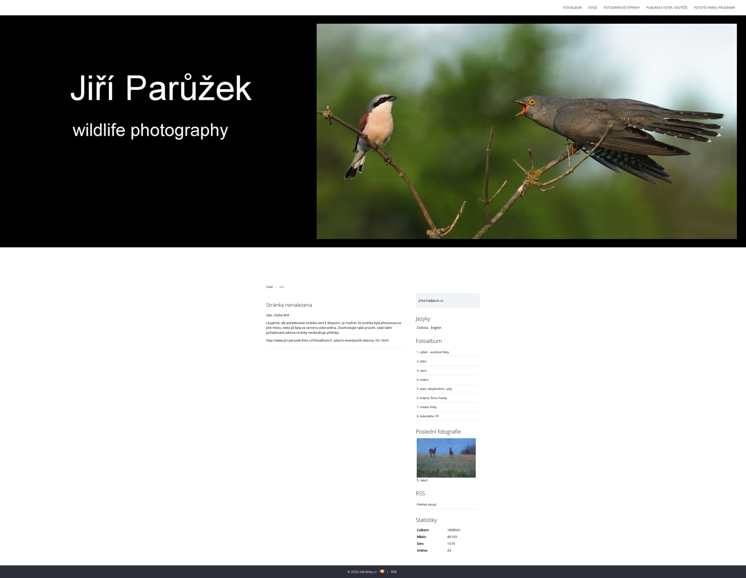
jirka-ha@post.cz (431, 300)
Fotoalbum (572, 7)
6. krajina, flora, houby (432, 398)
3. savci (422, 370)
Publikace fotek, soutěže (667, 7)
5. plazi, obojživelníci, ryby (434, 389)
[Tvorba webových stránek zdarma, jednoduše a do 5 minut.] (382, 571)
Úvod (592, 7)
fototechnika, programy (714, 7)
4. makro (423, 380)
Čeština (422, 327)
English (436, 327)
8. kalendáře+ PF (428, 416)
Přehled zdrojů (426, 504)
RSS (394, 571)
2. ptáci (421, 361)
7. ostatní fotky (427, 407)
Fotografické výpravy (622, 7)
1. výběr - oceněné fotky (433, 352)
